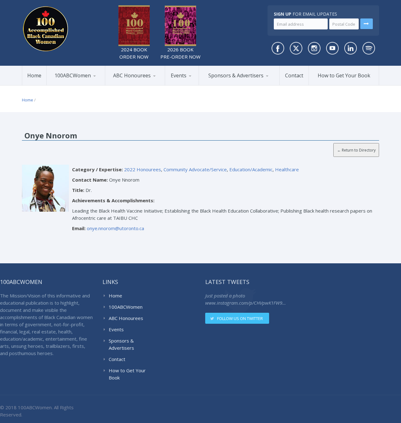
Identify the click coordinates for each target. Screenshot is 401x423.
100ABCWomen (73, 75)
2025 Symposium (195, 84)
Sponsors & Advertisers (235, 75)
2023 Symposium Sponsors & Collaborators (232, 82)
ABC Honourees (132, 75)
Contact (294, 75)
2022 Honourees (142, 169)
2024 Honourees (136, 84)
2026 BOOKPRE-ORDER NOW (180, 53)
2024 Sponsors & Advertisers (231, 83)
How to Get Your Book (344, 75)
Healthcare (287, 169)
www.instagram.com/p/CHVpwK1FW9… (245, 303)
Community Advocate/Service (195, 169)
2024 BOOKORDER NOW (133, 53)
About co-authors (78, 84)
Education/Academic (251, 169)
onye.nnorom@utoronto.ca (115, 228)
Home (34, 75)
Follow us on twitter (240, 318)
